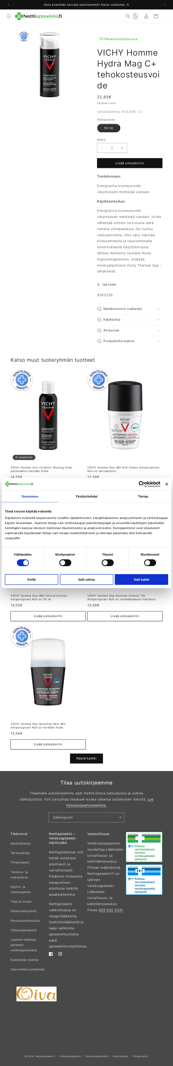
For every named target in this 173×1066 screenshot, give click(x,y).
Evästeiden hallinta (25, 960)
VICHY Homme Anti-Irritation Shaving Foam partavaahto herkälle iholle (41, 469)
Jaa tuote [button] (109, 284)
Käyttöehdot (120, 1056)
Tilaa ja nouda (21, 901)
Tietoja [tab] (143, 496)
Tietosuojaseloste (23, 930)
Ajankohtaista (21, 843)
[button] (9, 16)
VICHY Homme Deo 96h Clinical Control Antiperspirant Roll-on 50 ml (39, 597)
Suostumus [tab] (30, 496)
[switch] (65, 562)
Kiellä (31, 579)
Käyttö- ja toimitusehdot (21, 889)
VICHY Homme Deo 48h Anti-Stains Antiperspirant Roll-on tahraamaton (123, 469)
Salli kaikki (141, 579)
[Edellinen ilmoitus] (8, 4)
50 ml (108, 128)
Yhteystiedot (20, 862)
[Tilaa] (119, 817)
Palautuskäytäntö (24, 911)
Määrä (101, 139)
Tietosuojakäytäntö (97, 1056)
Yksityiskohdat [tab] (86, 496)
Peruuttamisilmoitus (25, 920)
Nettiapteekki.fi (45, 1056)
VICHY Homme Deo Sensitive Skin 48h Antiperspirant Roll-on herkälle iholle (38, 725)
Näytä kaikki (86, 758)
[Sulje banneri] (166, 484)
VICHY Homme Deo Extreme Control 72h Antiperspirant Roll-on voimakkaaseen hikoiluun (121, 597)
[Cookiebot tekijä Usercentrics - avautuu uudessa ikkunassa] (141, 484)
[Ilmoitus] (164, 4)
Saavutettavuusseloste (28, 969)
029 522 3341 (111, 910)
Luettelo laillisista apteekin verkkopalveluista (24, 945)
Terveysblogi (20, 853)
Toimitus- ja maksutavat (19, 874)
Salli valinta (86, 579)
